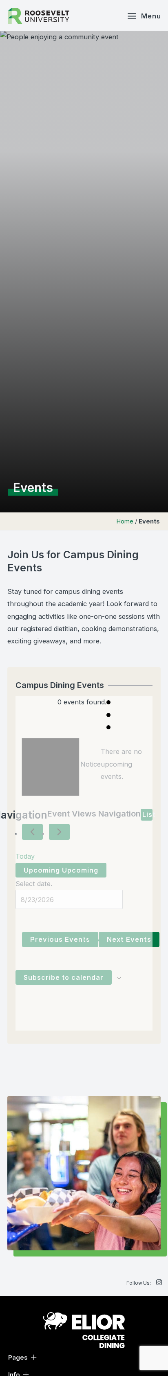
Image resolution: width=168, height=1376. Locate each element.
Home (124, 521)
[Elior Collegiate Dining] (84, 1329)
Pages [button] (18, 1357)
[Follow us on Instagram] (159, 1282)
